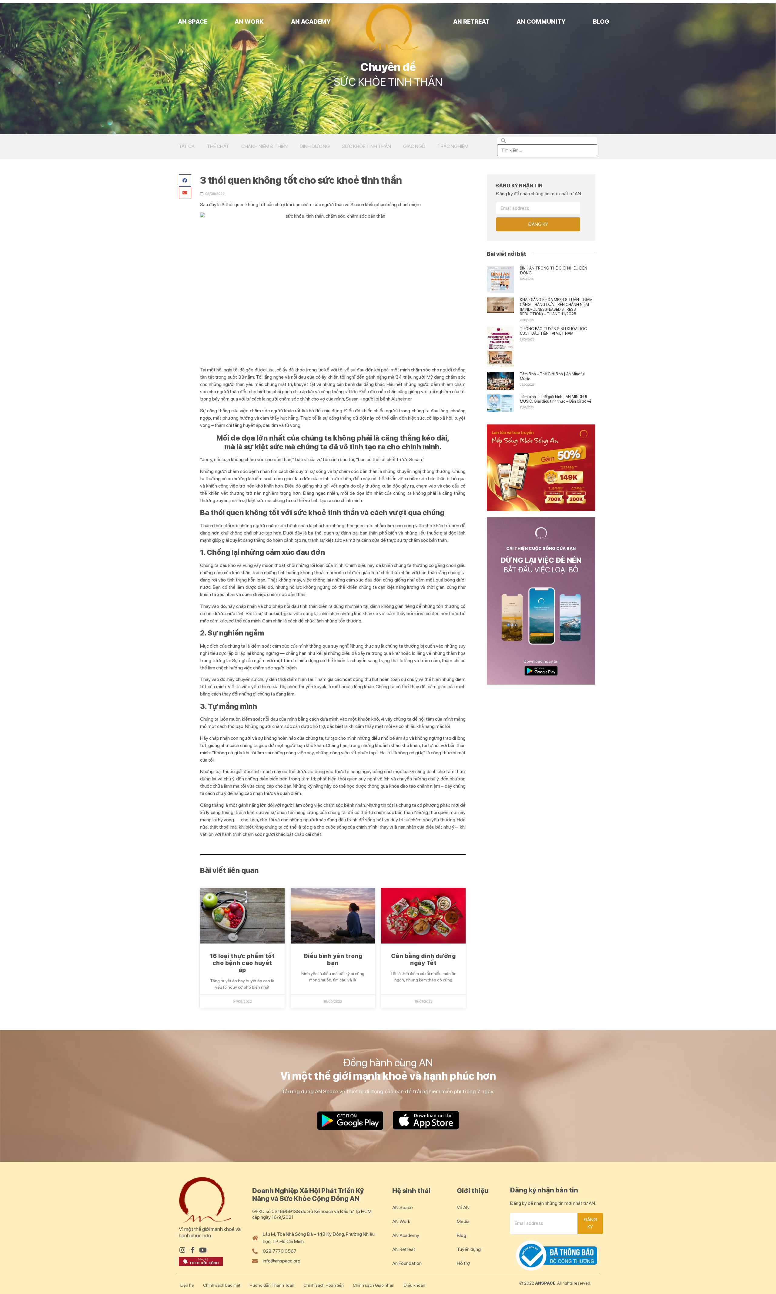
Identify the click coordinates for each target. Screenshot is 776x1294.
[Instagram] (182, 1250)
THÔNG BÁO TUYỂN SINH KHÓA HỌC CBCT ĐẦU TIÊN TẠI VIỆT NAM (553, 331)
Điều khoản (414, 1285)
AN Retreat (471, 21)
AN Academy (311, 21)
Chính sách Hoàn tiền (323, 1285)
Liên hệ (187, 1285)
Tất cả (187, 146)
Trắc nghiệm (452, 146)
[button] (185, 180)
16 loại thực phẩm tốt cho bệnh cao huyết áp (242, 963)
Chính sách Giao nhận (373, 1285)
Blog (601, 21)
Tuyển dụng (469, 1249)
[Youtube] (202, 1250)
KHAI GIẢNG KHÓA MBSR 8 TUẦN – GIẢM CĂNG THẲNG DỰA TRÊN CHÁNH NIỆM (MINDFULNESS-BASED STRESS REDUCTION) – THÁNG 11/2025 (556, 306)
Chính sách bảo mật (221, 1285)
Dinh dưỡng (315, 146)
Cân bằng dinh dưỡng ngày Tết (423, 960)
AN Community (541, 21)
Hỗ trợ (463, 1263)
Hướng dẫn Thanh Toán (271, 1285)
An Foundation (407, 1263)
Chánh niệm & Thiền (264, 146)
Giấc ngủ (414, 146)
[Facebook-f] (192, 1250)
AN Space (192, 21)
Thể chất (218, 146)
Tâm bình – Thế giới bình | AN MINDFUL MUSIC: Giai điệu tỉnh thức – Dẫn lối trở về (555, 399)
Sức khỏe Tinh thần (366, 146)
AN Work (249, 21)
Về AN (463, 1207)
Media (463, 1221)
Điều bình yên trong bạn (333, 960)
